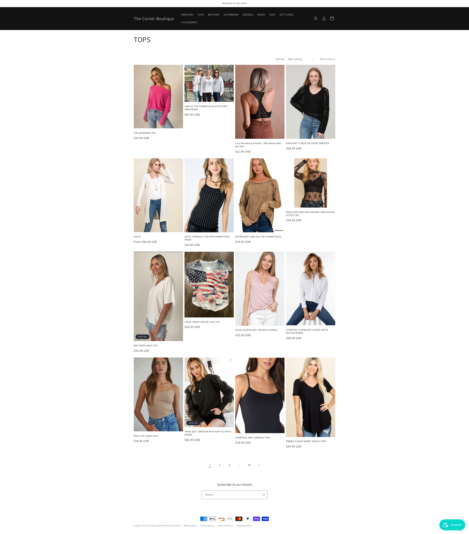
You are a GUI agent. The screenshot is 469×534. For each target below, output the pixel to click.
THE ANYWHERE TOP (145, 133)
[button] (316, 18)
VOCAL (137, 236)
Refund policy (190, 525)
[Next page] (259, 465)
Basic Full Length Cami (146, 435)
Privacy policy (207, 525)
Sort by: (280, 59)
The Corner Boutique (151, 525)
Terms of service (225, 525)
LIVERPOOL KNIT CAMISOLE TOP (252, 437)
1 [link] (210, 465)
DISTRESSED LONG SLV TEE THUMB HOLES (258, 236)
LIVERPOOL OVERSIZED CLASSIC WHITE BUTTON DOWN (307, 331)
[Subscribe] (263, 494)
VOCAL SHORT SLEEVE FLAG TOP (202, 322)
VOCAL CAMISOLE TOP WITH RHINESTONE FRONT (206, 238)
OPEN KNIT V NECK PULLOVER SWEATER (307, 143)
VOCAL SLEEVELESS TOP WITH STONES (256, 330)
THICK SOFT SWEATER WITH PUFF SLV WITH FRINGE (207, 433)
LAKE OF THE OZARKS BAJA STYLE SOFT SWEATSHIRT (206, 108)
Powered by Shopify (170, 525)
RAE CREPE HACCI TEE (145, 345)
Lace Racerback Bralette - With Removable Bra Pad (258, 145)
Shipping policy (244, 525)
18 (249, 465)
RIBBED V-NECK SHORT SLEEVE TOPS (306, 441)
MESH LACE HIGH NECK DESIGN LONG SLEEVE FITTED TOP (310, 214)
